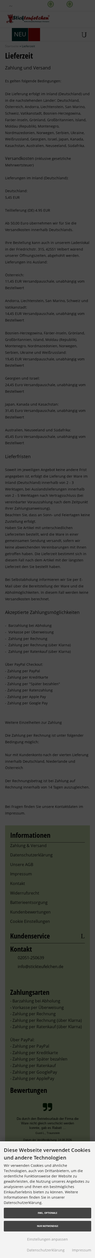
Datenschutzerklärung (46, 1250)
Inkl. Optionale (47, 1213)
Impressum (81, 1250)
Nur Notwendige (47, 1226)
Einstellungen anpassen (47, 1239)
